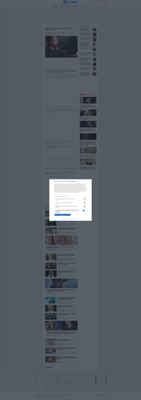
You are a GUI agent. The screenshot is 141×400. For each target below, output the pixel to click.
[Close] (90, 181)
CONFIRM (63, 214)
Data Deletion (64, 218)
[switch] (84, 199)
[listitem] (70, 196)
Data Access (70, 218)
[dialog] (70, 200)
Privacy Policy (76, 218)
